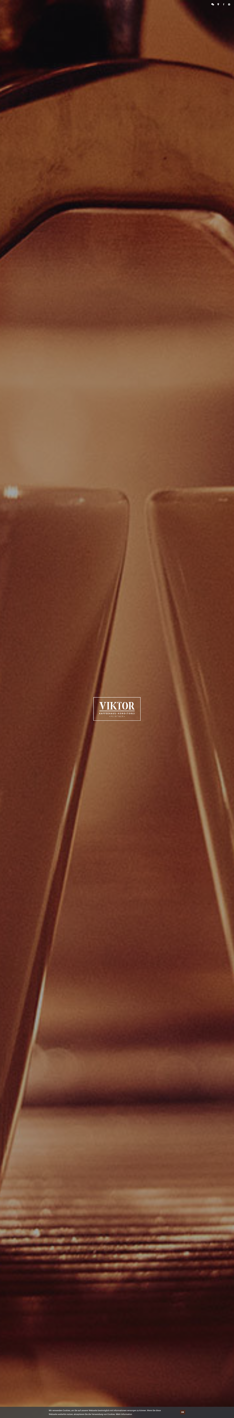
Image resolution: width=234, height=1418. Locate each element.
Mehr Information (124, 1414)
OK (182, 1412)
